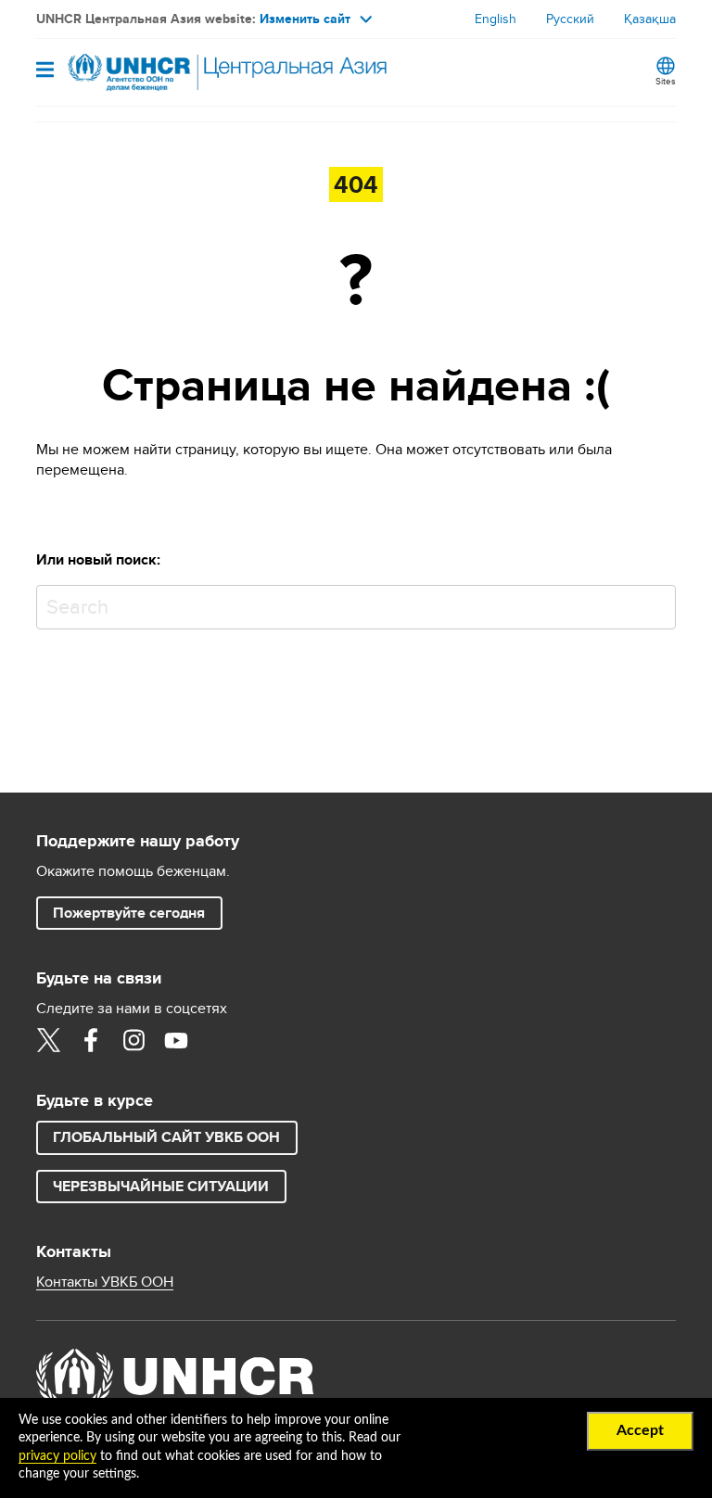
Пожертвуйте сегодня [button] (129, 912)
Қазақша (650, 18)
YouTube (176, 1040)
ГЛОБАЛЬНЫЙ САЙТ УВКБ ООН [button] (166, 1137)
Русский (570, 18)
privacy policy (57, 1456)
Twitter (48, 1040)
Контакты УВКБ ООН (104, 1282)
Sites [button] (665, 80)
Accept (640, 1430)
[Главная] (131, 72)
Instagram (133, 1040)
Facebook (91, 1040)
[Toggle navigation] (45, 71)
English (495, 18)
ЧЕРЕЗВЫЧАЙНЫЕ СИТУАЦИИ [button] (161, 1186)
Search (658, 603)
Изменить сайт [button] (305, 18)
